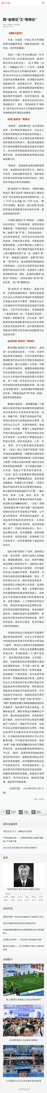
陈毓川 (6, 900)
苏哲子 (41, 897)
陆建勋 (13, 897)
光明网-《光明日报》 (14, 24)
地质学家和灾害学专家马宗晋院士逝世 (23, 889)
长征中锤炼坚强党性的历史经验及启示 (19, 923)
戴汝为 (20, 900)
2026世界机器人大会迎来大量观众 (23, 1040)
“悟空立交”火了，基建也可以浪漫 (17, 831)
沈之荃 (20, 897)
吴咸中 (13, 900)
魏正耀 (41, 900)
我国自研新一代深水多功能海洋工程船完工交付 (23, 917)
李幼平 (34, 900)
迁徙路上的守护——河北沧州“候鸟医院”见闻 (22, 940)
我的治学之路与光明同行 (20, 848)
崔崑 (26, 897)
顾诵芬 (34, 897)
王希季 (6, 897)
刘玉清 (27, 900)
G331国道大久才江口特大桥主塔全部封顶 (23, 1081)
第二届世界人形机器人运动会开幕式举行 (23, 1000)
